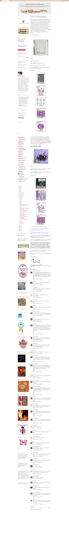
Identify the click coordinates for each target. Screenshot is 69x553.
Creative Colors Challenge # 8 (23, 210)
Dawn (33, 281)
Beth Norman (35, 452)
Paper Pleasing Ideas (22, 166)
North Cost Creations (21, 40)
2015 (20, 190)
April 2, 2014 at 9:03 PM (37, 483)
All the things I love (22, 137)
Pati (33, 441)
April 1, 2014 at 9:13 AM (37, 315)
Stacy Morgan (35, 418)
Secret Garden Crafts (21, 41)
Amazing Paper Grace (22, 139)
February (21, 222)
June (20, 200)
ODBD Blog (32, 237)
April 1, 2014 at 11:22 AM (38, 321)
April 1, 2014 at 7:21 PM (37, 407)
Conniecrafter (35, 458)
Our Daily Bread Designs (21, 39)
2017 (20, 187)
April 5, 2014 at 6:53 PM (37, 489)
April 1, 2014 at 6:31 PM (37, 401)
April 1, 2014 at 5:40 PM (37, 394)
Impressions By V (21, 148)
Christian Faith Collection (45, 139)
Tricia (34, 469)
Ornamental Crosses (41, 29)
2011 (20, 227)
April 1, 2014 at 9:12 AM (37, 309)
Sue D (34, 350)
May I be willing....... (22, 213)
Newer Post (32, 507)
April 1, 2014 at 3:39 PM (37, 361)
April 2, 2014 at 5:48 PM (37, 478)
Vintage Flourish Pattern (42, 67)
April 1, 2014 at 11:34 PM (38, 444)
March (21, 220)
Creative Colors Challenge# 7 (23, 219)
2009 (20, 230)
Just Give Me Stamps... (22, 149)
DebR (33, 305)
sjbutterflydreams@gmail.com (22, 64)
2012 (20, 226)
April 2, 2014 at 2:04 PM (37, 473)
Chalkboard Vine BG (45, 24)
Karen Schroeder (35, 436)
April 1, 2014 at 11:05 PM (38, 439)
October (21, 195)
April (20, 203)
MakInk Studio (21, 153)
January (21, 223)
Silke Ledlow (21, 171)
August (21, 198)
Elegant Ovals (35, 68)
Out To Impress (21, 164)
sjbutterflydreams (34, 4)
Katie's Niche (21, 151)
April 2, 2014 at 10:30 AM (38, 467)
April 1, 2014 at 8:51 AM (37, 297)
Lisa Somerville (35, 380)
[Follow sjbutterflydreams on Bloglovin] (22, 46)
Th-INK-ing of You (21, 174)
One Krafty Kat (21, 162)
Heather (34, 396)
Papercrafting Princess (36, 446)
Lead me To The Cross (22, 211)
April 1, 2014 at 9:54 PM (37, 434)
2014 (20, 191)
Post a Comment (32, 506)
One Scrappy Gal (35, 311)
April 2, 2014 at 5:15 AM (37, 456)
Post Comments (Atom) (38, 509)
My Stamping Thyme (22, 158)
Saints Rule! (34, 336)
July (20, 199)
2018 (20, 186)
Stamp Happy (21, 173)
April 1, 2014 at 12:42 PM (38, 341)
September (21, 196)
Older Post (49, 507)
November (21, 194)
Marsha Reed (35, 464)
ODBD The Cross (44, 265)
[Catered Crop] (23, 110)
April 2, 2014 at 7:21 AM (37, 462)
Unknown (34, 293)
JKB (33, 299)
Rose (33, 374)
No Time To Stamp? (22, 160)
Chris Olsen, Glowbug (36, 386)
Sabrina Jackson (21, 75)
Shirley (34, 499)
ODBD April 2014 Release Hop (37, 265)
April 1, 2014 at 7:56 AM (37, 291)
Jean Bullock (35, 403)
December (21, 192)
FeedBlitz (22, 118)
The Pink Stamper (21, 176)
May (20, 202)
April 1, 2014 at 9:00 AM (37, 303)
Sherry (34, 430)
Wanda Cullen (35, 355)
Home (41, 507)
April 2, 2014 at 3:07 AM (37, 450)
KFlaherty (34, 425)
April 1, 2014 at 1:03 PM (37, 353)
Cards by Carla (21, 141)
